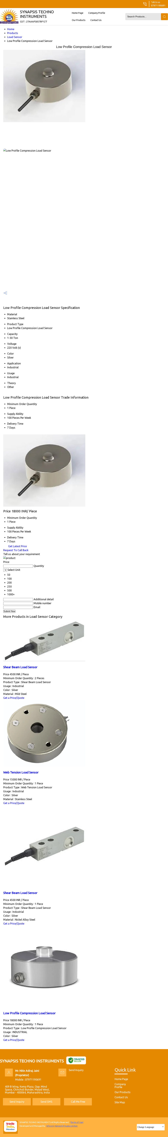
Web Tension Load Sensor (21, 772)
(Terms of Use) (76, 1122)
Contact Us (96, 20)
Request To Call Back (15, 550)
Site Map (120, 1102)
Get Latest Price (17, 546)
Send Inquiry (76, 1070)
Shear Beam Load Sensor (20, 667)
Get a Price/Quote (13, 697)
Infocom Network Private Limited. (62, 1126)
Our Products (78, 20)
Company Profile (96, 13)
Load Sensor (14, 37)
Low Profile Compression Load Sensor (29, 1013)
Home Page (77, 13)
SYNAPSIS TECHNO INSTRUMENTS (37, 16)
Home (10, 29)
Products (12, 33)
